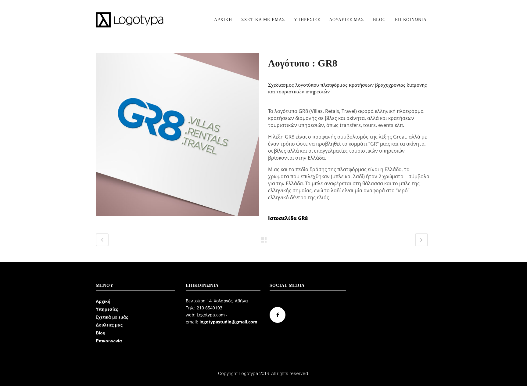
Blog (101, 332)
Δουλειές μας (109, 325)
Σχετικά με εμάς (112, 317)
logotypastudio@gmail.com (228, 322)
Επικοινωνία (109, 340)
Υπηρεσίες (107, 309)
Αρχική (103, 301)
